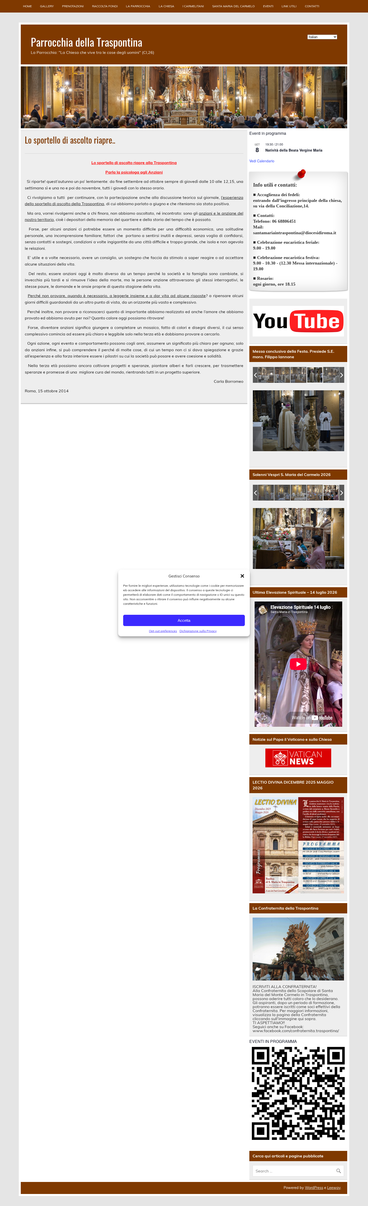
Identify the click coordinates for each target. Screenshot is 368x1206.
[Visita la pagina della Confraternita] (298, 949)
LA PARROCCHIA (138, 6)
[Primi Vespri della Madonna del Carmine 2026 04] (282, 493)
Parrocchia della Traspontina (86, 42)
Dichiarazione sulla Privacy (198, 631)
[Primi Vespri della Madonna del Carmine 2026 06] (315, 493)
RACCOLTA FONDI (105, 6)
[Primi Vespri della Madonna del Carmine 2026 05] (299, 493)
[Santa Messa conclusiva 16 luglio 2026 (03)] (299, 375)
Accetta (184, 620)
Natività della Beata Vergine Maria (293, 150)
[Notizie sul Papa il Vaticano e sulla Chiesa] (298, 758)
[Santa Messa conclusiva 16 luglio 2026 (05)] (331, 375)
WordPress (314, 1187)
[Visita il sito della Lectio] (298, 845)
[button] (242, 575)
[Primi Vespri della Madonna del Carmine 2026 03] (266, 493)
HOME (27, 6)
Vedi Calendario (261, 160)
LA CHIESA (166, 6)
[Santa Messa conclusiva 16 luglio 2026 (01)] (266, 375)
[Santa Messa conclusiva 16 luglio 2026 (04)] (315, 375)
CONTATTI (312, 6)
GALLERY (47, 6)
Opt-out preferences (163, 631)
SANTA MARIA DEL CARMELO (233, 6)
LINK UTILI (289, 6)
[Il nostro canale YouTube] (298, 321)
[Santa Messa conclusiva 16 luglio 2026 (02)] (282, 375)
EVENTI (268, 6)
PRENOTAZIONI (73, 6)
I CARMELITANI (193, 6)
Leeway (333, 1187)
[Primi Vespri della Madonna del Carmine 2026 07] (331, 493)
